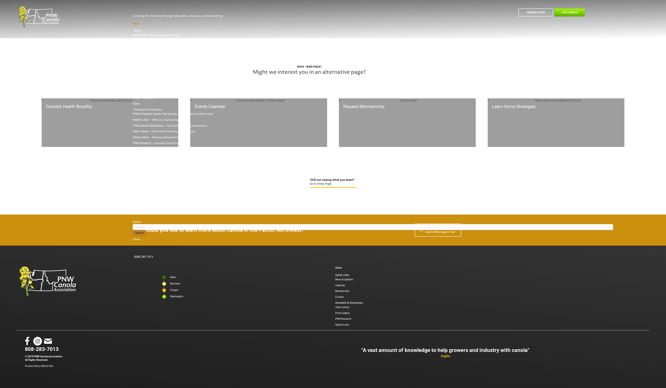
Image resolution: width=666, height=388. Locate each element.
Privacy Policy (32, 366)
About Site (47, 366)
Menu (136, 23)
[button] (535, 12)
